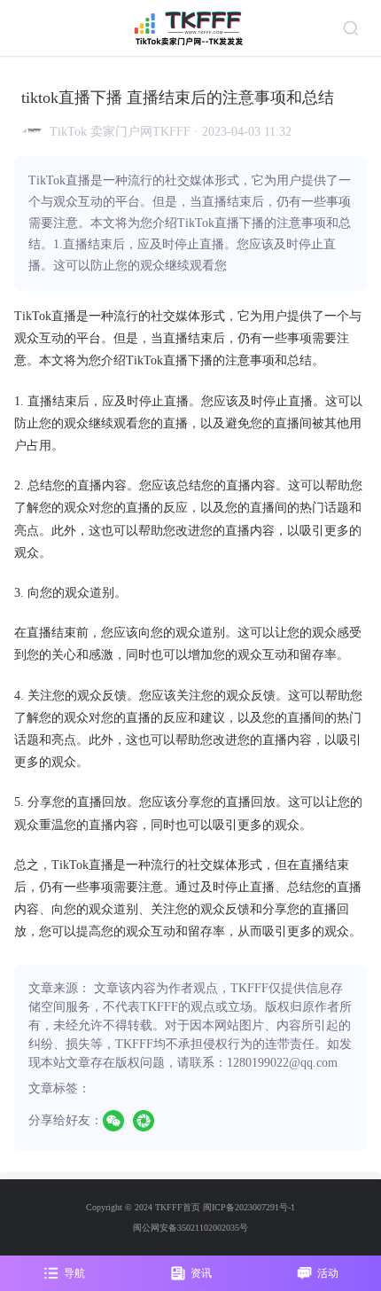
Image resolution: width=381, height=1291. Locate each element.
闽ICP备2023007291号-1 (249, 1207)
